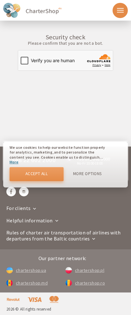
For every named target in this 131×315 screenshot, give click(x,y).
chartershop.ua (31, 270)
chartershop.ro (90, 283)
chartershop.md (32, 283)
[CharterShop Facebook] (11, 191)
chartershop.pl (89, 270)
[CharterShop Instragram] (24, 191)
